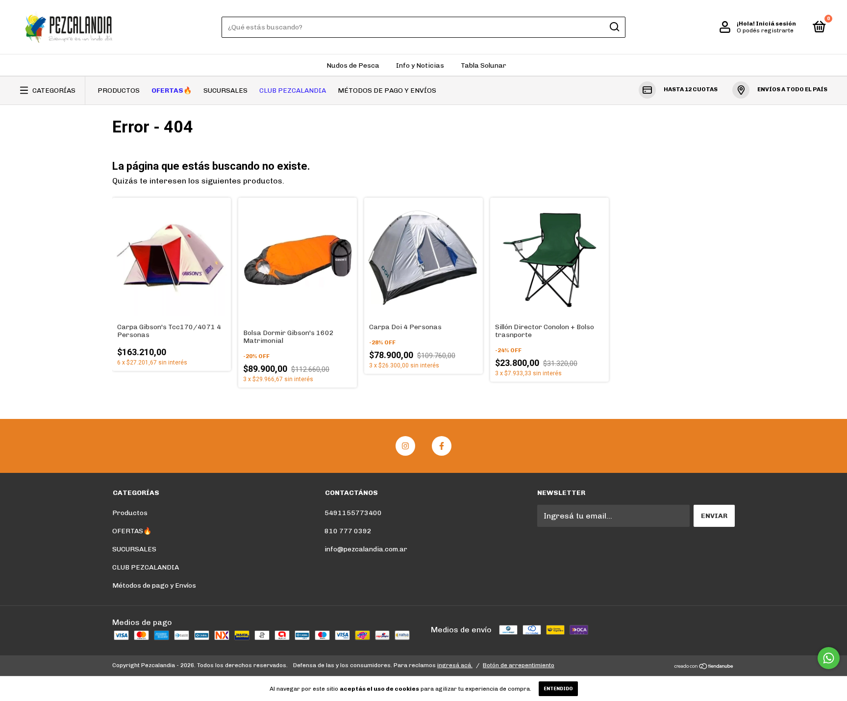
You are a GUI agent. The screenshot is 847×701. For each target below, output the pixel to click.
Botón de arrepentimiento (518, 665)
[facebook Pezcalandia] (441, 446)
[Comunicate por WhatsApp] (829, 658)
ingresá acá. (455, 665)
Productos (119, 90)
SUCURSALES (225, 90)
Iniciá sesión (776, 23)
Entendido (558, 689)
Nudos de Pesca (352, 65)
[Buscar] (614, 27)
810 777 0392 (348, 531)
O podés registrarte (765, 30)
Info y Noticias (420, 65)
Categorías (53, 90)
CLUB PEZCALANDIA (292, 90)
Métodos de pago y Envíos (387, 90)
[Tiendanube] (704, 666)
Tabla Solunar (483, 65)
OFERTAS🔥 (171, 90)
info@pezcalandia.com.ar (365, 549)
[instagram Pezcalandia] (405, 446)
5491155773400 (353, 513)
